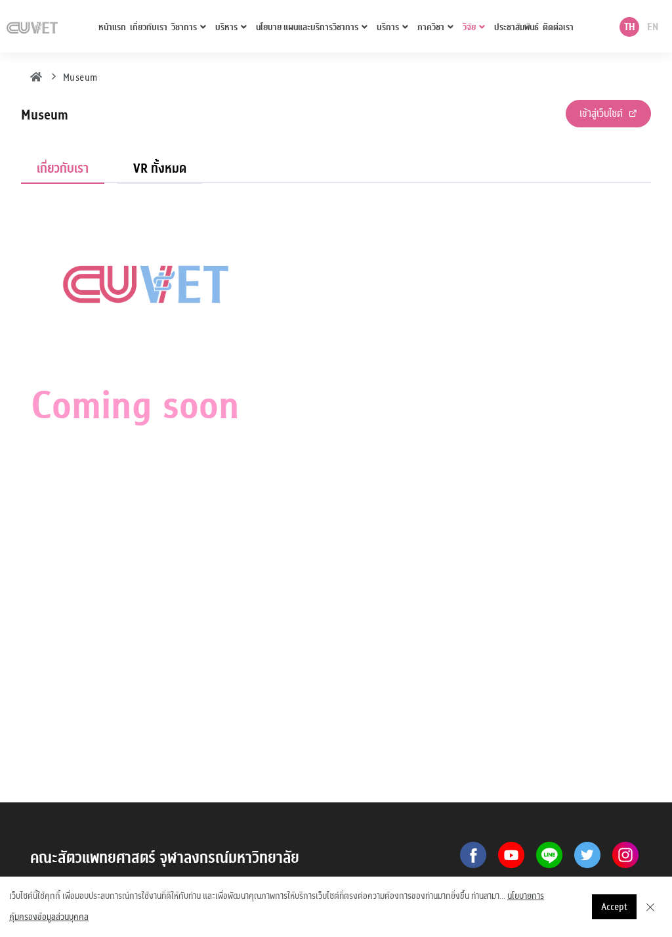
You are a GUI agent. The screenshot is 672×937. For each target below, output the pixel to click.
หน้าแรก (112, 27)
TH (629, 27)
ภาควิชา (430, 27)
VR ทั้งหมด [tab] (159, 168)
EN (652, 27)
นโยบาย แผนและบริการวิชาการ (307, 27)
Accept (614, 907)
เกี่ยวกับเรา (148, 27)
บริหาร (226, 27)
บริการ (388, 27)
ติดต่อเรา (558, 27)
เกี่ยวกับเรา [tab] (63, 168)
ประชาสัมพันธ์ (516, 27)
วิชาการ (184, 27)
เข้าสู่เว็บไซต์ (602, 113)
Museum (80, 77)
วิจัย (469, 27)
